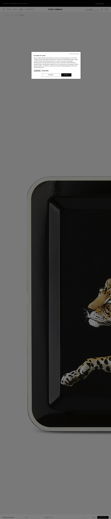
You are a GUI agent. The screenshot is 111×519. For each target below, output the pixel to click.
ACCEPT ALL (66, 74)
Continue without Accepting (74, 53)
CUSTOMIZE (50, 74)
